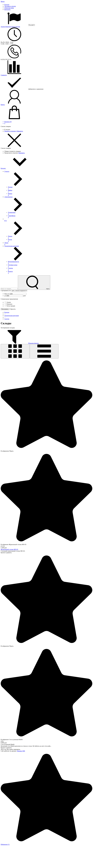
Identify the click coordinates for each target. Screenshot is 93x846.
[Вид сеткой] (15, 351)
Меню (3, 1)
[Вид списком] (44, 351)
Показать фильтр (33, 343)
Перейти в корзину (10, 131)
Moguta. (21, 751)
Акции (3, 26)
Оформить (20, 131)
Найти (47, 288)
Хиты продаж (15, 26)
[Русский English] (18, 25)
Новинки (8, 26)
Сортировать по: (6, 290)
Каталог (3, 168)
